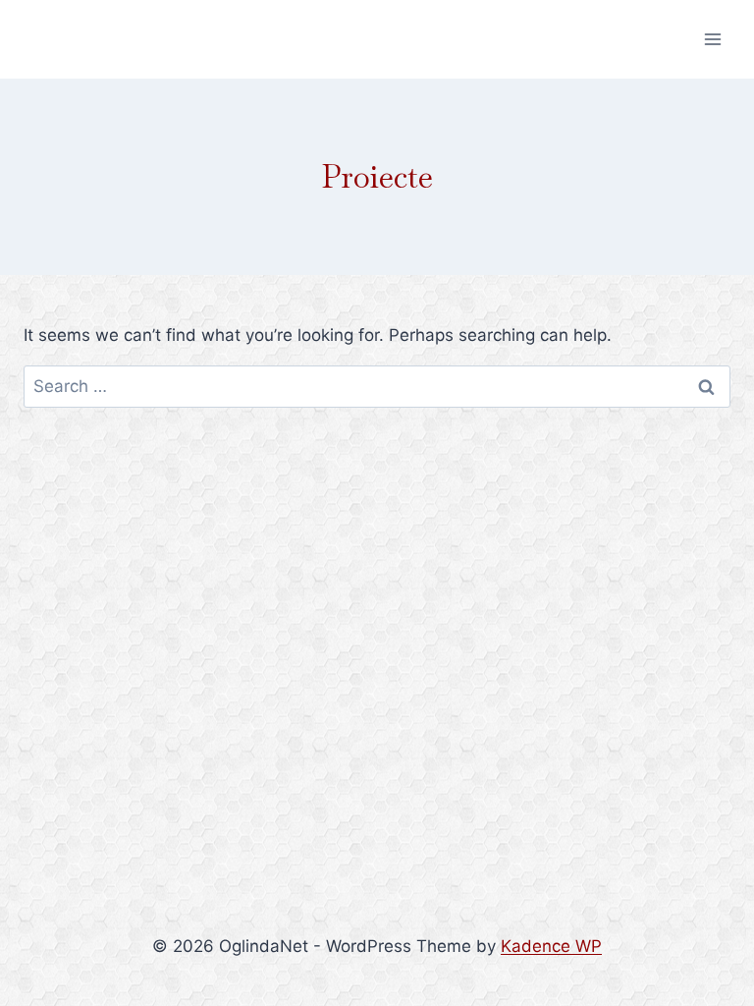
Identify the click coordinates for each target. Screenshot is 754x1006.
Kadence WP (551, 946)
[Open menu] (712, 39)
